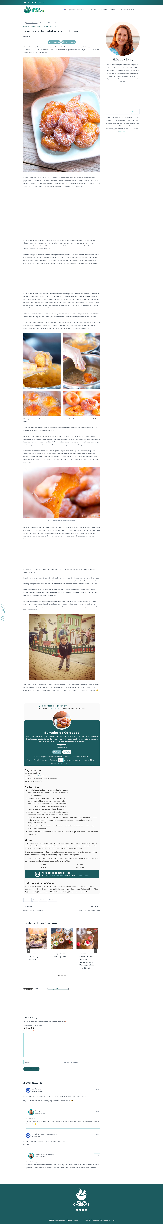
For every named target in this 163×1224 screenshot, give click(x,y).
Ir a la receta (55, 42)
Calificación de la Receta (32, 1025)
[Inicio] (24, 23)
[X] (28, 2)
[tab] (58, 975)
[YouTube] (32, 2)
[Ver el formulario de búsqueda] (138, 9)
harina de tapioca (39, 776)
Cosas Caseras (53, 708)
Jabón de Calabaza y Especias (33, 957)
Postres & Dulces (50, 26)
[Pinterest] (39, 2)
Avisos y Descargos (74, 1220)
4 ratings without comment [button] (58, 989)
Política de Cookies (107, 1220)
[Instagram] (36, 2)
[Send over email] (3, 618)
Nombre (28, 1062)
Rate (68, 752)
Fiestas (39, 26)
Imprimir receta (69, 42)
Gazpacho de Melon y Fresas (89, 908)
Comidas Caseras (29, 26)
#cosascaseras (82, 876)
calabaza (27, 900)
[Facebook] (24, 2)
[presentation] (36, 938)
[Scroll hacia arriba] (158, 1193)
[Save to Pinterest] (3, 614)
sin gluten (43, 900)
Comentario (28, 1031)
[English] (65, 9)
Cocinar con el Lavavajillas (33, 908)
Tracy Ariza (40, 1111)
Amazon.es (123, 132)
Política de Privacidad (91, 1220)
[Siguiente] (95, 950)
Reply (97, 1089)
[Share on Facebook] (3, 606)
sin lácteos (52, 900)
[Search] (136, 112)
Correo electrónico (71, 1062)
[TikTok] (43, 2)
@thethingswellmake (58, 876)
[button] (58, 745)
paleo (35, 900)
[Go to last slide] (28, 950)
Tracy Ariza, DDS (64, 763)
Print (58, 752)
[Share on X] (3, 610)
